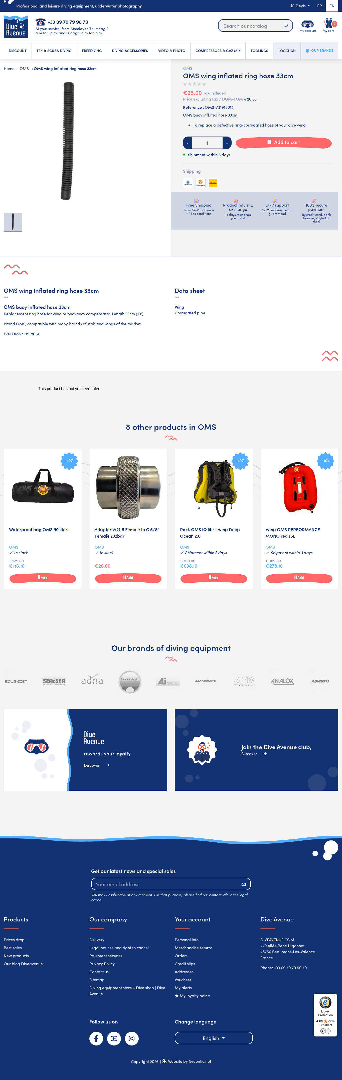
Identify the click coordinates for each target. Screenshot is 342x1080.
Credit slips (185, 963)
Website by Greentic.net (189, 1061)
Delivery (96, 939)
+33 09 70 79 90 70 (68, 21)
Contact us (99, 971)
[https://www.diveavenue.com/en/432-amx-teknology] (244, 681)
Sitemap (97, 979)
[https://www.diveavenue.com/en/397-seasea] (54, 681)
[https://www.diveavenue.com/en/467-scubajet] (16, 681)
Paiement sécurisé (106, 955)
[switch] (325, 1031)
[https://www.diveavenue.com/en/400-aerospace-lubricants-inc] (168, 681)
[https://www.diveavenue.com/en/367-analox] (282, 681)
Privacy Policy (102, 963)
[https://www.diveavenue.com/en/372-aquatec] (320, 681)
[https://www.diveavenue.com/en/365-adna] (92, 681)
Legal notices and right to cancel (119, 947)
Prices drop (14, 939)
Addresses (184, 971)
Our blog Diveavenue (23, 963)
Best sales (13, 947)
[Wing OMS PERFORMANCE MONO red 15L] (299, 518)
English (212, 1037)
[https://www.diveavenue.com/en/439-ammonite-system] (206, 681)
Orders (181, 955)
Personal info (187, 939)
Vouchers (183, 979)
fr (319, 5)
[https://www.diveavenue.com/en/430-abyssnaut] (130, 681)
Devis (301, 5)
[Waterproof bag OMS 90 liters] (43, 518)
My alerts (183, 987)
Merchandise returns (194, 947)
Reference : (193, 107)
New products (16, 955)
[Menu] (334, 997)
